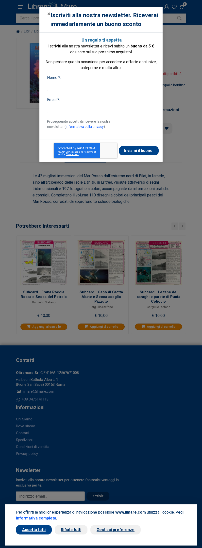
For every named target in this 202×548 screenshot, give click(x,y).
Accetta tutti (34, 529)
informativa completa (36, 518)
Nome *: (54, 77)
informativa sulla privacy (85, 127)
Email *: (53, 99)
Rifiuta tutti (71, 529)
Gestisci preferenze (116, 529)
